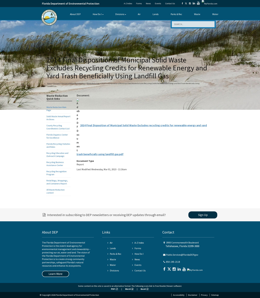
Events (158, 3)
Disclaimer (192, 295)
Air (139, 14)
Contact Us (170, 3)
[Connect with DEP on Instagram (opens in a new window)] (190, 3)
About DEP (75, 14)
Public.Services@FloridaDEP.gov (182, 254)
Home (49, 83)
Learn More (55, 274)
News (148, 3)
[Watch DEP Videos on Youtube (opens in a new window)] (198, 3)
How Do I (97, 14)
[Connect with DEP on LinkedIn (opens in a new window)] (194, 3)
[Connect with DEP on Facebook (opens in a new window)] (182, 3)
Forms (139, 3)
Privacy (204, 295)
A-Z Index (128, 3)
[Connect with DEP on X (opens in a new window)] (186, 3)
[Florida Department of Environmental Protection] (49, 17)
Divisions (119, 14)
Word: (128, 289)
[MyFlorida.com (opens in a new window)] (209, 3)
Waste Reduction (93, 83)
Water (215, 14)
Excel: (144, 289)
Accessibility (178, 295)
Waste (197, 14)
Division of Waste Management (73, 83)
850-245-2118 (173, 261)
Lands (156, 14)
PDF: (113, 289)
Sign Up (203, 215)
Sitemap (215, 295)
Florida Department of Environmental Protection (70, 3)
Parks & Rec (176, 14)
